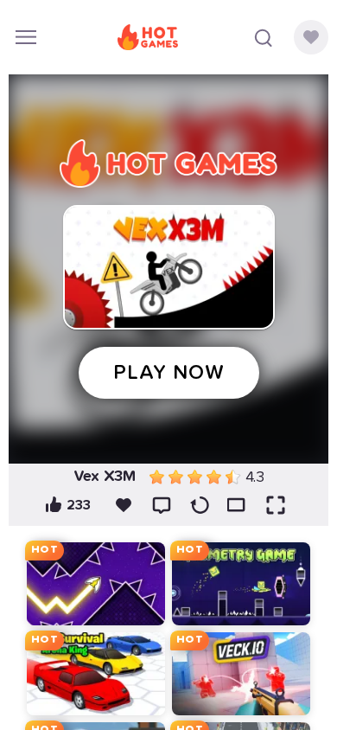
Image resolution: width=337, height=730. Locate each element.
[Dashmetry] (241, 583)
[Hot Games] (148, 37)
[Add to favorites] (124, 505)
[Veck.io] (241, 673)
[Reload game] (200, 505)
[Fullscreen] (276, 505)
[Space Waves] (96, 583)
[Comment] (162, 505)
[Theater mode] (238, 505)
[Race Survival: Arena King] (96, 673)
